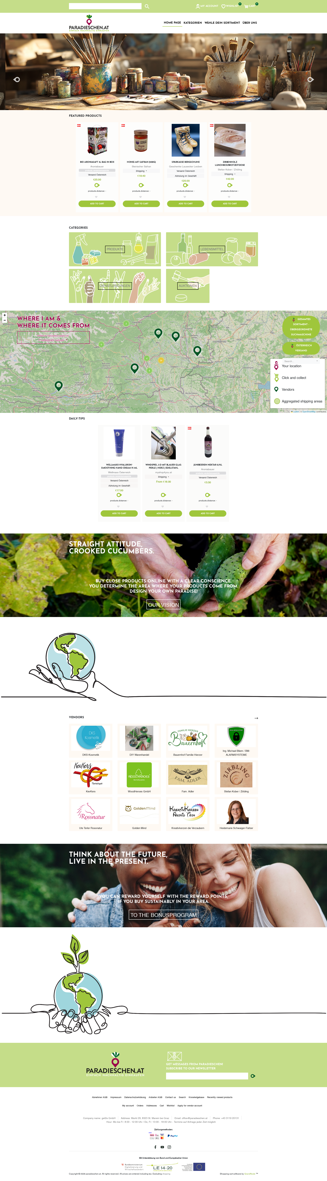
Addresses (151, 1105)
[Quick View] (97, 141)
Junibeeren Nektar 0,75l (207, 465)
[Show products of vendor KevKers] (90, 774)
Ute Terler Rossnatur (90, 827)
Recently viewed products (219, 1097)
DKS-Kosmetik (90, 754)
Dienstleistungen (115, 286)
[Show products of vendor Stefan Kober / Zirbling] (236, 774)
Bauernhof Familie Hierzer (187, 754)
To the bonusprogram (163, 914)
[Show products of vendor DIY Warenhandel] (139, 737)
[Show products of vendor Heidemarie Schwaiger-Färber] (236, 811)
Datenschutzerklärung (135, 1097)
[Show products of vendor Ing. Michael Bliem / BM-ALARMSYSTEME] (236, 736)
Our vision (163, 604)
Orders (140, 1105)
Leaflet (296, 411)
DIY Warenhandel (139, 754)
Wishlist (171, 1105)
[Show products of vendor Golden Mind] (139, 811)
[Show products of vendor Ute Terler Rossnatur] (90, 811)
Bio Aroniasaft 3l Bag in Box (97, 162)
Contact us (170, 1097)
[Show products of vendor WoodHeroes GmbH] (139, 774)
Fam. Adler (188, 791)
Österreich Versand (303, 348)
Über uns (250, 23)
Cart (162, 1105)
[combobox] (301, 361)
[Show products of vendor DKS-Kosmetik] (90, 737)
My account (128, 1105)
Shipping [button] (140, 170)
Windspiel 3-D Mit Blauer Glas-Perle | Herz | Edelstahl (163, 466)
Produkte (115, 249)
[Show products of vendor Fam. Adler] (187, 774)
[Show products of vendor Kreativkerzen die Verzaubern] (187, 811)
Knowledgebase (196, 1097)
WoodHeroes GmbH (139, 791)
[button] (206, 6)
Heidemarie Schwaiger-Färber (236, 827)
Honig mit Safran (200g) (141, 162)
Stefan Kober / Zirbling (236, 791)
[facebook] (155, 1147)
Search (182, 1097)
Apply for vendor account (189, 1105)
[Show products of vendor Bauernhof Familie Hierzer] (187, 737)
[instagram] (169, 1147)
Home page (172, 22)
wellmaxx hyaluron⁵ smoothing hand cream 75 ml (119, 466)
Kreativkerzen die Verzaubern (188, 827)
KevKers (91, 791)
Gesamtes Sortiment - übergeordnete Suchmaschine (301, 327)
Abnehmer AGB (99, 1097)
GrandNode (249, 1173)
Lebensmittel (212, 249)
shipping (166, 1173)
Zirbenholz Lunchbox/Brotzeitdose (230, 163)
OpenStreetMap (309, 411)
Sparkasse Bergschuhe (186, 162)
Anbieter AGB (155, 1097)
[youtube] (162, 1147)
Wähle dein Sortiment (222, 23)
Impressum (115, 1097)
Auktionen (188, 286)
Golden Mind (139, 827)
